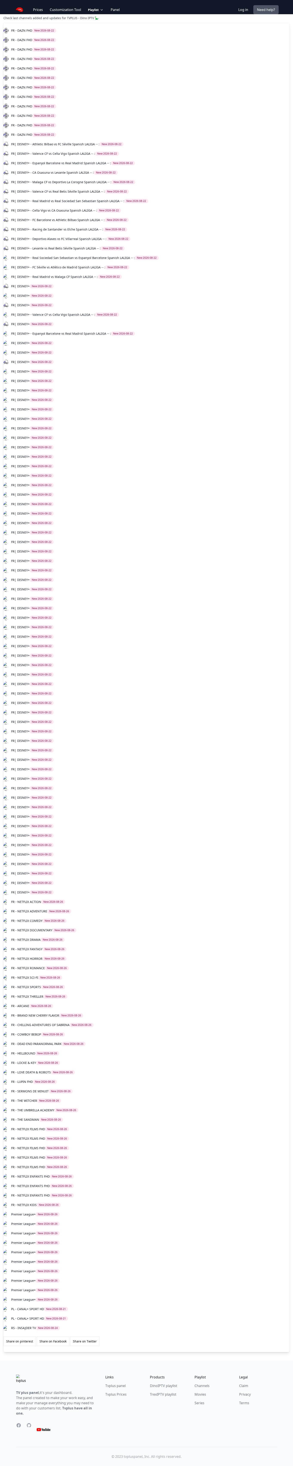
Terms (244, 1403)
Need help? (266, 9)
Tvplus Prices (116, 1394)
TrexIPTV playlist (163, 1394)
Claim (243, 1385)
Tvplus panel (115, 1385)
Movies (200, 1394)
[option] (146, 30)
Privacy (245, 1394)
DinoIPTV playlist (163, 1385)
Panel (115, 9)
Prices (38, 9)
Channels (202, 1385)
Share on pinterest (19, 1341)
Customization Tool (65, 9)
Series (199, 1403)
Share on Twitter (85, 1341)
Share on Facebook (52, 1341)
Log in (243, 9)
